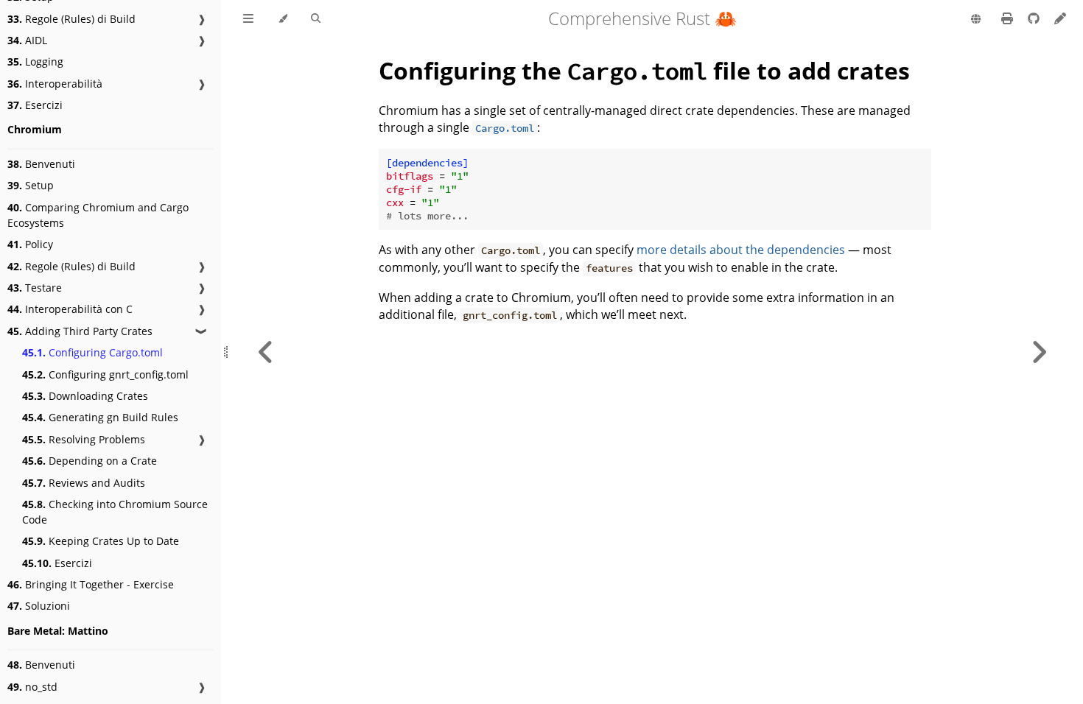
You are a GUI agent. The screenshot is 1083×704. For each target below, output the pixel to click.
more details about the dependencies (741, 250)
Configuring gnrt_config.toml (105, 374)
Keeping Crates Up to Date (100, 541)
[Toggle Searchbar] (315, 19)
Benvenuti (41, 164)
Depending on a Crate (89, 461)
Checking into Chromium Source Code (115, 512)
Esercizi (35, 105)
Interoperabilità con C (70, 309)
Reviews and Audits (83, 483)
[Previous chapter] (266, 352)
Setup (30, 185)
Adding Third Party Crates (80, 331)
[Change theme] (282, 19)
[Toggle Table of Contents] (248, 19)
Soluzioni (38, 606)
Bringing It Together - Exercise (90, 584)
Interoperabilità (54, 84)
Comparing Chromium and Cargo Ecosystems (98, 215)
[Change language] (975, 19)
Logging (35, 61)
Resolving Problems (83, 439)
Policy (30, 244)
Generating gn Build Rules (100, 417)
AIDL (27, 40)
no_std (32, 687)
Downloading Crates (85, 396)
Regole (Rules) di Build (71, 19)
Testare (34, 288)
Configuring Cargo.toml (92, 352)
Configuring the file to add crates (644, 70)
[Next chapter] (1039, 352)
